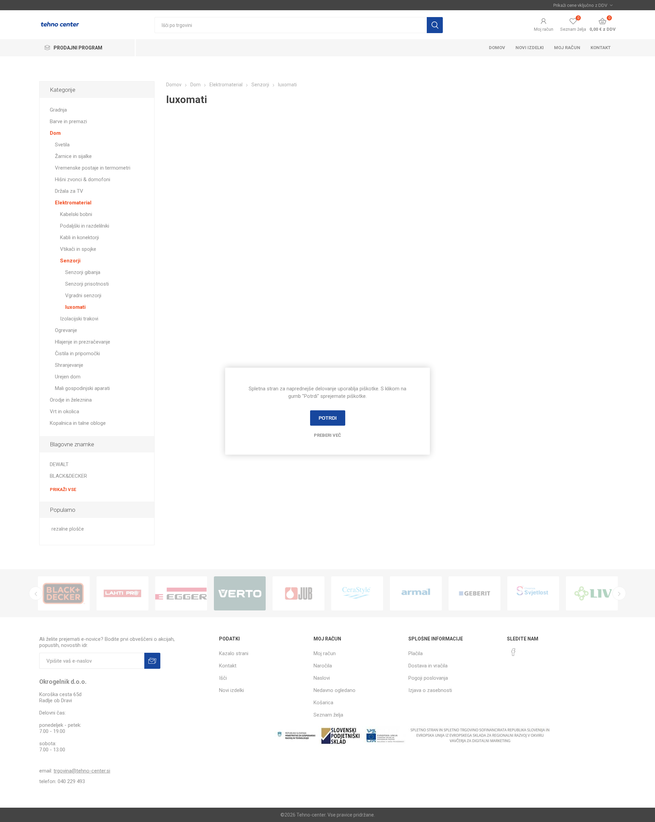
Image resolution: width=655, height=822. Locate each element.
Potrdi (328, 418)
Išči (435, 25)
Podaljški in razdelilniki (84, 226)
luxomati (75, 307)
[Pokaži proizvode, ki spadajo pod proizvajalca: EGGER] (181, 593)
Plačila (415, 653)
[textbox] (291, 25)
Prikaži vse (63, 489)
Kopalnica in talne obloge (78, 423)
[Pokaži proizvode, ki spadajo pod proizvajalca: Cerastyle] (357, 593)
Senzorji (70, 261)
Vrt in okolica (64, 411)
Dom (55, 133)
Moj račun (543, 29)
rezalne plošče (68, 529)
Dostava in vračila (428, 666)
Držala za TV (69, 191)
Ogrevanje (66, 330)
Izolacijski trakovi (79, 319)
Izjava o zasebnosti (430, 690)
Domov (497, 47)
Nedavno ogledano (334, 690)
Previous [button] (36, 593)
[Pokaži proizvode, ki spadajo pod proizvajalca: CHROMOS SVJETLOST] (533, 593)
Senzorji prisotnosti (87, 284)
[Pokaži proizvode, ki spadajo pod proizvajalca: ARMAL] (416, 593)
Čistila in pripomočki (77, 353)
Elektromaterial (73, 203)
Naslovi (322, 678)
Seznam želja (328, 715)
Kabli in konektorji (79, 237)
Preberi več (327, 434)
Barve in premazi (68, 121)
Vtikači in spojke (78, 249)
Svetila (62, 145)
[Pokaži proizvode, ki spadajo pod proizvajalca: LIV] (592, 593)
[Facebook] (513, 652)
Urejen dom (68, 377)
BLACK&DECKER (68, 476)
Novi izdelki (529, 47)
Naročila (323, 666)
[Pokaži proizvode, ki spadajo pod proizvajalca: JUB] (298, 593)
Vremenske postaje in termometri (92, 168)
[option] (63, 593)
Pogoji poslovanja (428, 678)
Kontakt (601, 47)
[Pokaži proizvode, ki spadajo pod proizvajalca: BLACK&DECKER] (64, 593)
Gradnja (58, 110)
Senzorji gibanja (82, 272)
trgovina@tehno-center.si (82, 771)
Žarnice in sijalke (73, 156)
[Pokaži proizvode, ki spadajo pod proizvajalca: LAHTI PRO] (122, 593)
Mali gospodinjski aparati (82, 388)
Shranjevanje (69, 365)
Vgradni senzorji (83, 295)
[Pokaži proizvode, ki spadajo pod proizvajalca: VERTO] (240, 593)
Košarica (323, 703)
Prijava (152, 661)
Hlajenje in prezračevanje (82, 342)
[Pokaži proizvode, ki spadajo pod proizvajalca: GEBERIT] (474, 593)
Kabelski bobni (76, 214)
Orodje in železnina (71, 400)
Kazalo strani (233, 653)
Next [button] (619, 593)
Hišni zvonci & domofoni (82, 179)
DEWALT (59, 464)
